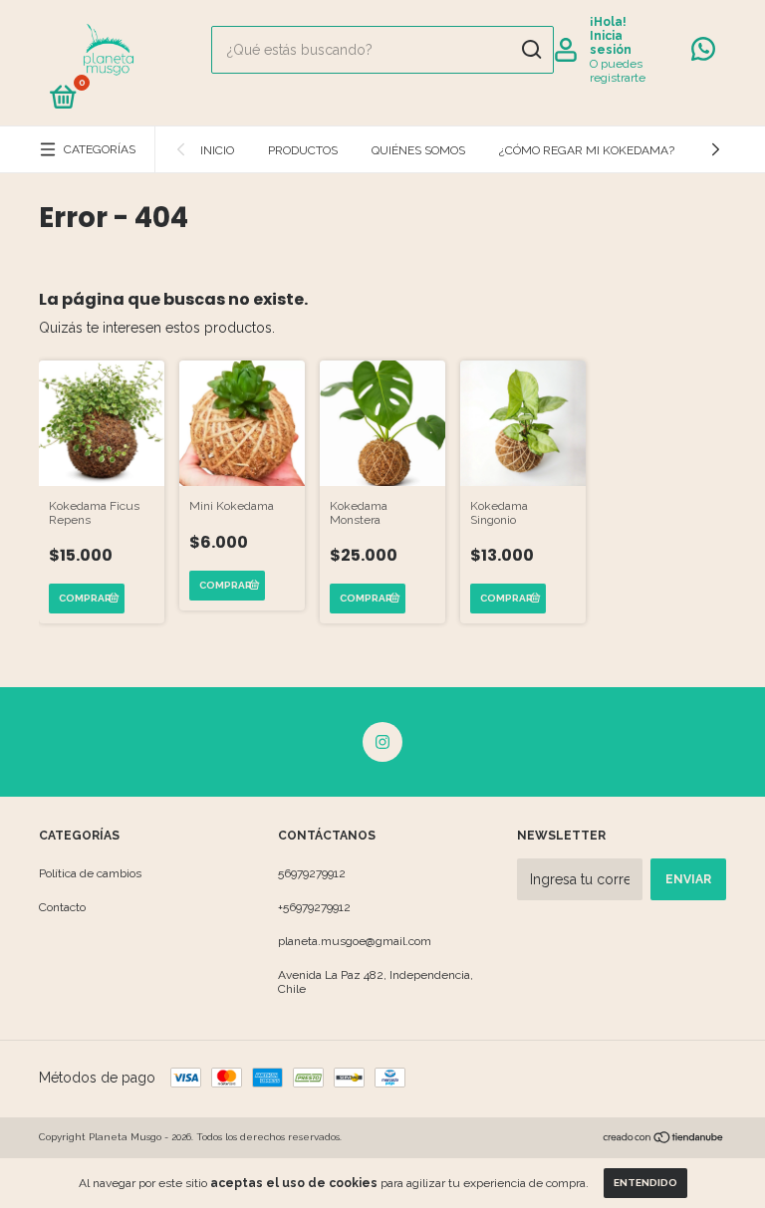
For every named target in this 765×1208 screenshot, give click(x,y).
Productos (303, 150)
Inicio (217, 150)
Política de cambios (90, 873)
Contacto (62, 907)
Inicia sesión (611, 43)
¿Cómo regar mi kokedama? (586, 150)
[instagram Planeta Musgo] (382, 742)
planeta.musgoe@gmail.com (354, 941)
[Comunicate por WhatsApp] (703, 54)
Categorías (99, 149)
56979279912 (312, 873)
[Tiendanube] (664, 1139)
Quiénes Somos (418, 150)
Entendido (645, 1182)
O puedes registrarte (617, 71)
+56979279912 (314, 907)
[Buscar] (530, 50)
